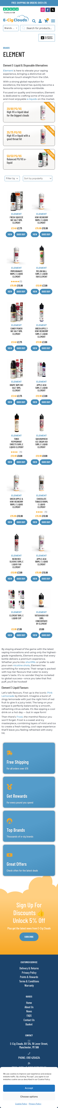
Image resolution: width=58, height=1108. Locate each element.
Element (8, 70)
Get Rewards (17, 796)
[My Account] (40, 21)
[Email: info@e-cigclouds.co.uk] (29, 1063)
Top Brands (16, 830)
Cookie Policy (21, 1104)
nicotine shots (21, 665)
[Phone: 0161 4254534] (29, 1053)
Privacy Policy (35, 1104)
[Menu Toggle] (53, 21)
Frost (20, 716)
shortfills (31, 662)
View (10, 234)
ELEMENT (16, 214)
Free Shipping (18, 762)
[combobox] (11, 28)
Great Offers (17, 864)
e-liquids (32, 99)
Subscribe (29, 936)
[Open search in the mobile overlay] (37, 28)
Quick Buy (21, 234)
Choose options (29, 1096)
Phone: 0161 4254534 (29, 1057)
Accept (29, 1088)
